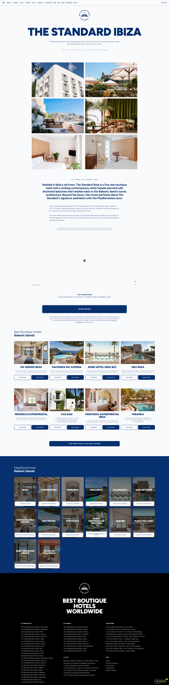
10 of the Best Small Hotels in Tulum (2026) (119, 627)
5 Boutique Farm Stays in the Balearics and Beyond (79, 663)
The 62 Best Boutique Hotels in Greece (76, 632)
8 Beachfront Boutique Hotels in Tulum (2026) (120, 644)
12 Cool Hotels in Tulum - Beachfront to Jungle (120, 629)
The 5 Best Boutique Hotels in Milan (32, 632)
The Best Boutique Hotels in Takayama (33, 672)
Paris (54, 2)
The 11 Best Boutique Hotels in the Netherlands (78, 646)
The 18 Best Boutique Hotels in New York (34, 636)
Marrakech (69, 2)
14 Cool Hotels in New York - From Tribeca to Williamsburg (124, 632)
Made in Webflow (111, 670)
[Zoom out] (135, 284)
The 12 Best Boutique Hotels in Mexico (76, 641)
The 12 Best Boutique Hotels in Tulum (32, 646)
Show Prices (84, 309)
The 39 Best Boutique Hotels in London (33, 634)
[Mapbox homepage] (36, 285)
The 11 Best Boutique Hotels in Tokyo (32, 639)
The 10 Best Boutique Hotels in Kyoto (32, 641)
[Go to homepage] (3, 2)
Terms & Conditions (112, 663)
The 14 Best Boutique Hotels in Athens (33, 644)
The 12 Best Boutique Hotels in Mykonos (33, 663)
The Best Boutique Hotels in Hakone (32, 667)
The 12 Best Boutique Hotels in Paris (32, 653)
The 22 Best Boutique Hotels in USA (75, 651)
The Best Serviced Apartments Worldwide (77, 673)
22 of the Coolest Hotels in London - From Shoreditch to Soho (125, 636)
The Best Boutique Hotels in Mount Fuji (33, 665)
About (108, 661)
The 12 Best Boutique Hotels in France (75, 629)
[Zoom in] (135, 281)
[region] (84, 262)
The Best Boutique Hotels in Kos (31, 679)
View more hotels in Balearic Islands (84, 443)
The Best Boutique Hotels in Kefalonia (33, 682)
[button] (9, 2)
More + (76, 2)
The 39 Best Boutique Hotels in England (76, 627)
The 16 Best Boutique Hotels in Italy (75, 636)
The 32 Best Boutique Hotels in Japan (75, 639)
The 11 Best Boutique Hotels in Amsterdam (34, 627)
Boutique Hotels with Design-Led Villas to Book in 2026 (81, 661)
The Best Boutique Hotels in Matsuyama (33, 677)
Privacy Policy (110, 665)
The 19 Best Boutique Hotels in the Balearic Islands (37, 658)
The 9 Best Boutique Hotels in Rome (32, 651)
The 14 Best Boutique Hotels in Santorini (33, 660)
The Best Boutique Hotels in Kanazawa (33, 675)
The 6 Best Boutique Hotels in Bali (31, 648)
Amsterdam (48, 2)
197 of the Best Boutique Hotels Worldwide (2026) (79, 675)
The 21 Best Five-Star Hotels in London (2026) (120, 651)
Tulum (63, 2)
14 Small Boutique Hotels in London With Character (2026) (124, 634)
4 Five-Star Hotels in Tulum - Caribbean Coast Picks (122, 639)
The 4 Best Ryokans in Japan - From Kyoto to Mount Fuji (81, 668)
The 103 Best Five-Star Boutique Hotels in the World (80, 670)
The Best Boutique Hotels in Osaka (32, 670)
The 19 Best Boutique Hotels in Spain (75, 648)
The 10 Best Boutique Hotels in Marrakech (34, 629)
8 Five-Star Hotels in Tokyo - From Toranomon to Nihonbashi (125, 648)
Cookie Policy (110, 668)
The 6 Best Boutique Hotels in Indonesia (76, 634)
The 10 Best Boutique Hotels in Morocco (76, 644)
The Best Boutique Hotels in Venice (32, 656)
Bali (59, 2)
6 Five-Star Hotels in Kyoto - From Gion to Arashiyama (123, 641)
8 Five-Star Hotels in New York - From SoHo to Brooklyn (123, 646)
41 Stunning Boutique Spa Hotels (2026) (76, 665)
